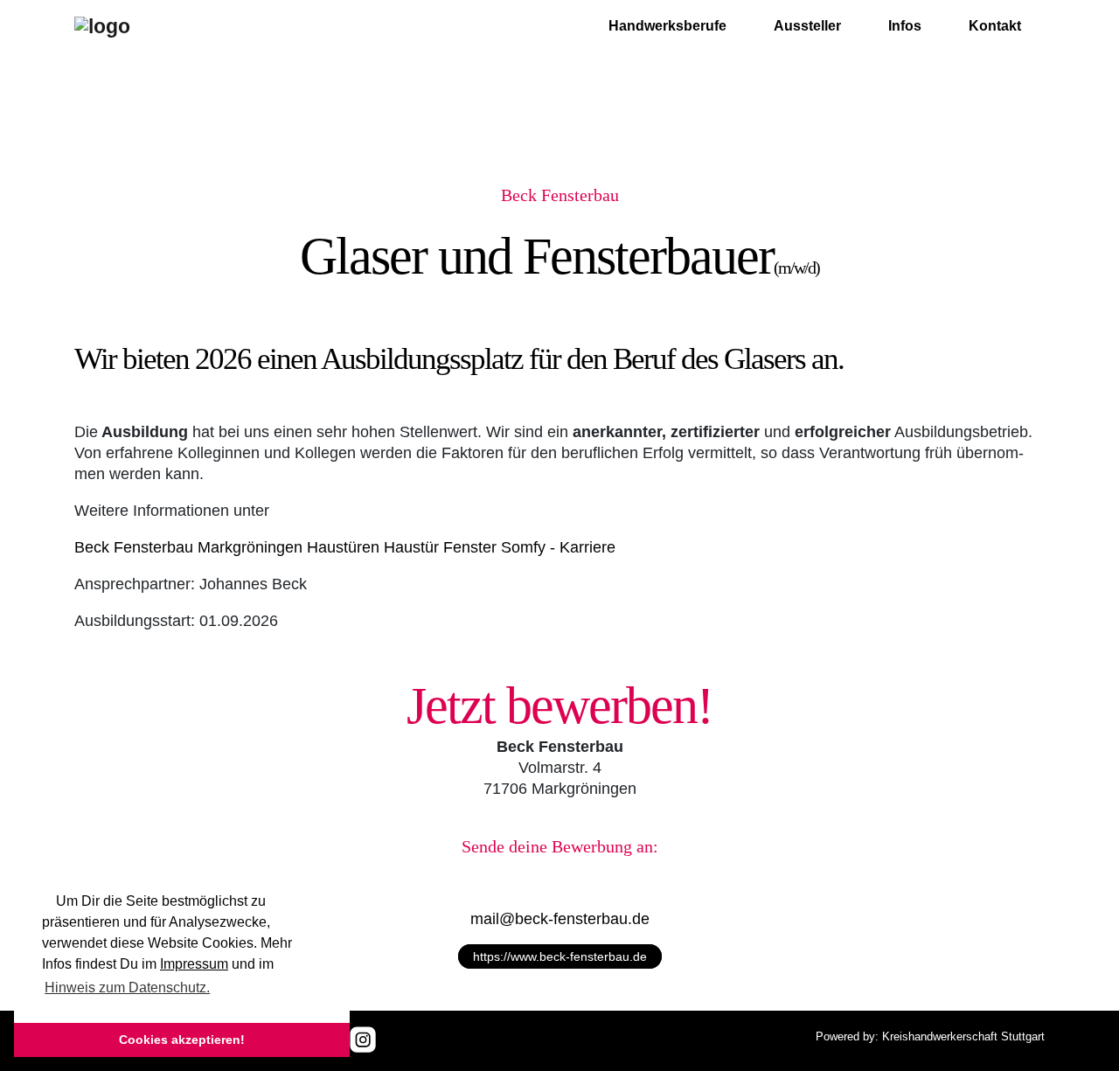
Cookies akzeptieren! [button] (182, 1040)
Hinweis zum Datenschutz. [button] (127, 987)
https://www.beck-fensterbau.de (560, 956)
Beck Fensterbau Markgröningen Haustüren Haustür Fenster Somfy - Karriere (344, 547)
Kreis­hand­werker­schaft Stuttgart (963, 1036)
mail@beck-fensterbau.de (560, 919)
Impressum (194, 963)
